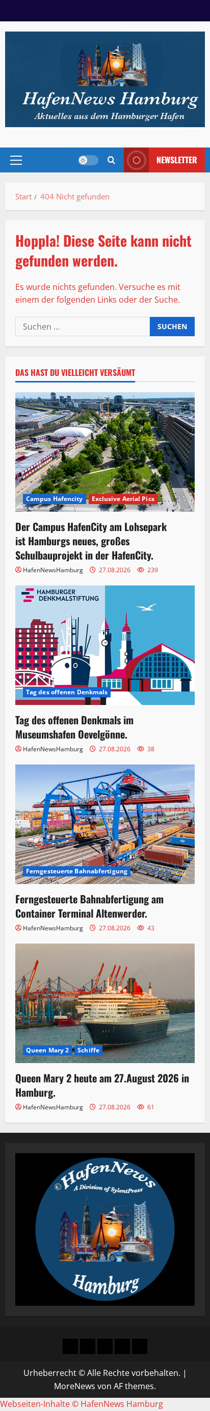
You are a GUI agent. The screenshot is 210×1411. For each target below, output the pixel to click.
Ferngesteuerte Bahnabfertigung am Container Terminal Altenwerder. (89, 906)
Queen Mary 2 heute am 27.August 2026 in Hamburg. (102, 1085)
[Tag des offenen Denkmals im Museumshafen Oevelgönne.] (105, 645)
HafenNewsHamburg (53, 570)
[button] (16, 160)
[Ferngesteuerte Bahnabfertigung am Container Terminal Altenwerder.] (105, 824)
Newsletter (176, 160)
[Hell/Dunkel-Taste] (88, 160)
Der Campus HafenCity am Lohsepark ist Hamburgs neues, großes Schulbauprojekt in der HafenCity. (91, 541)
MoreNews (74, 1386)
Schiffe (88, 1050)
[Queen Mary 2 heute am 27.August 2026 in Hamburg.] (105, 1003)
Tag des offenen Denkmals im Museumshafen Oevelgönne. (74, 727)
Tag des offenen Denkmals (67, 692)
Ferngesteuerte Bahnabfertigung (76, 871)
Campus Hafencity (54, 498)
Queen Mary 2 (47, 1050)
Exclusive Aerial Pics (123, 498)
